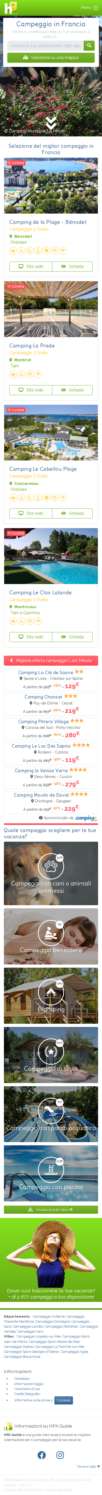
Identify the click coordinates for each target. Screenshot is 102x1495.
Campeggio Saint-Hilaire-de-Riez (54, 1342)
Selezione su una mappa (54, 57)
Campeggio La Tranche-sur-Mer (59, 1347)
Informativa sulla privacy (33, 1400)
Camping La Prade (32, 345)
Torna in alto (86, 1467)
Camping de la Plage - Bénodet (47, 222)
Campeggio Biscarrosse (22, 1357)
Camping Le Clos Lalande (40, 592)
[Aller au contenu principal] (51, 123)
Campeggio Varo (30, 1331)
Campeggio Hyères (18, 1347)
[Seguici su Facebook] (42, 1455)
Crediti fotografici (27, 1394)
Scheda (76, 266)
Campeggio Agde (74, 1352)
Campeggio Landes (28, 1326)
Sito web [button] (34, 266)
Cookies (64, 1400)
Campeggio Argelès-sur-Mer (39, 1336)
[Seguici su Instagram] (61, 1455)
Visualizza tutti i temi (52, 1209)
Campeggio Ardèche (49, 1316)
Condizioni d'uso (27, 1389)
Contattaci (22, 1379)
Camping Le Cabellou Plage (43, 468)
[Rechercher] (89, 46)
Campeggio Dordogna (52, 1321)
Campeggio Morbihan (61, 1326)
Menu (87, 7)
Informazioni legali (28, 1384)
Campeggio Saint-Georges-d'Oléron (31, 1352)
